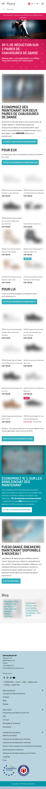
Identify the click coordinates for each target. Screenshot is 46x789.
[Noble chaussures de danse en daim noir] (34, 347)
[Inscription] (42, 3)
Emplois (6, 697)
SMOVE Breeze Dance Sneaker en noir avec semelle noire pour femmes (12, 221)
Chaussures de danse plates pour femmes (19, 753)
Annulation (7, 727)
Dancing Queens (29, 784)
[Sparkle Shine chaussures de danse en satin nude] (12, 264)
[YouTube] (14, 677)
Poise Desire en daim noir (32, 224)
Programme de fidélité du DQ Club (16, 713)
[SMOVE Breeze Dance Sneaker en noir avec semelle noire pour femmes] (12, 205)
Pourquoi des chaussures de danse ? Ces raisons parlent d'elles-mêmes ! (11, 608)
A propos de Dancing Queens (14, 693)
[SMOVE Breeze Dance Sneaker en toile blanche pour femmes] (34, 177)
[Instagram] (7, 677)
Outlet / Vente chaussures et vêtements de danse (22, 746)
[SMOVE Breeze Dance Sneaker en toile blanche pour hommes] (12, 347)
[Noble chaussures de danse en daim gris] (34, 375)
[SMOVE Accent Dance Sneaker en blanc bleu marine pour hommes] (12, 317)
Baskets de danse (10, 735)
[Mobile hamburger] (4, 3)
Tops (5, 760)
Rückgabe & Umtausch (11, 723)
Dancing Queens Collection (13, 749)
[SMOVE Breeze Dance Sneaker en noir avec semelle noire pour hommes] (34, 317)
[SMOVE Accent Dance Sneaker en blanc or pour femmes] (12, 177)
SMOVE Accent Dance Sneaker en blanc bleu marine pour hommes (12, 332)
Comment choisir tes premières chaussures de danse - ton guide (33, 609)
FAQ (4, 716)
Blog (4, 700)
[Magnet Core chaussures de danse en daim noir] (34, 236)
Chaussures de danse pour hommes (17, 742)
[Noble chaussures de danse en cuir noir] (12, 375)
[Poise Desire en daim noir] (34, 205)
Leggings (6, 757)
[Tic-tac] (10, 677)
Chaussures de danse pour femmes (16, 739)
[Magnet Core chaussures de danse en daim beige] (12, 236)
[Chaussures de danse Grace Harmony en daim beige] (34, 264)
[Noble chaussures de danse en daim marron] (12, 403)
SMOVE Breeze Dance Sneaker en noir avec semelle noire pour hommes (34, 332)
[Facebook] (4, 677)
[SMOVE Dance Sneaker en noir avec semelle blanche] (34, 403)
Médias (5, 704)
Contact (6, 720)
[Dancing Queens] (11, 3)
